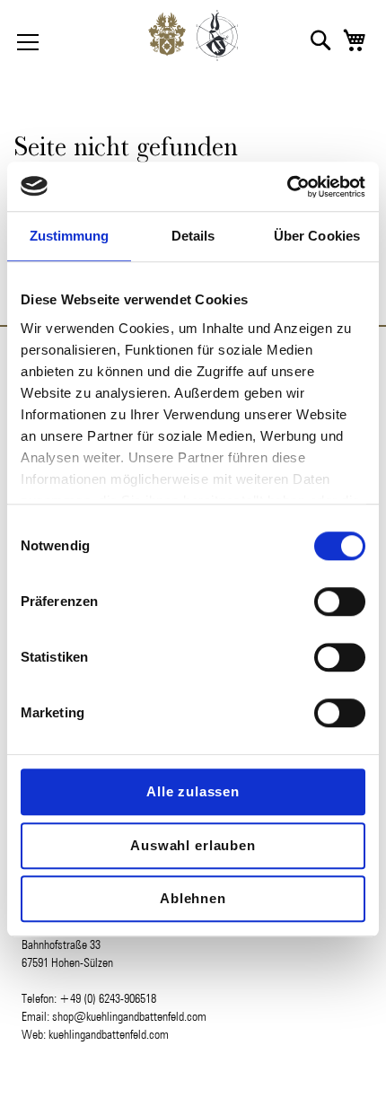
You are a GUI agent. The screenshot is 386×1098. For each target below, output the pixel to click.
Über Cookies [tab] (317, 235)
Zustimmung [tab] (70, 235)
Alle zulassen (193, 791)
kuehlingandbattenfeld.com (108, 1034)
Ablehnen (193, 898)
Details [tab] (193, 235)
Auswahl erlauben (193, 845)
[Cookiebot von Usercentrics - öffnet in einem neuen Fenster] (286, 186)
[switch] (339, 603)
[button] (321, 40)
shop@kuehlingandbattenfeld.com (129, 1016)
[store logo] (193, 40)
